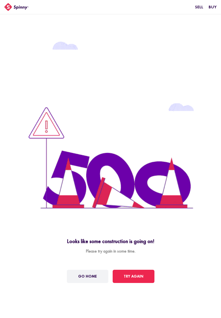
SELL (199, 7)
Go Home (87, 276)
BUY (213, 7)
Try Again (133, 276)
